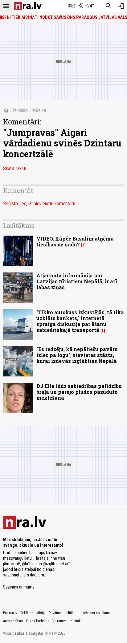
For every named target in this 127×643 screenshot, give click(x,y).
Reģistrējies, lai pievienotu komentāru (39, 203)
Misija (41, 613)
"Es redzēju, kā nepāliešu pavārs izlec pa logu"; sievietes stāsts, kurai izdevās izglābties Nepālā (76, 355)
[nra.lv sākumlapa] (28, 6)
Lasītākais (18, 225)
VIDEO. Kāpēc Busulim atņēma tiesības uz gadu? (75, 241)
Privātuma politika (62, 613)
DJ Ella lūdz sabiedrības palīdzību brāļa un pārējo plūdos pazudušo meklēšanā (79, 392)
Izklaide (20, 110)
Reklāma (26, 613)
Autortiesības (13, 621)
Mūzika (39, 110)
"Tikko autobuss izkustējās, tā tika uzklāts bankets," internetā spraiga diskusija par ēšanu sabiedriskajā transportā (80, 321)
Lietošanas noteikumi (95, 613)
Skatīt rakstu (15, 169)
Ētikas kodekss (37, 621)
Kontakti (77, 621)
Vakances (60, 621)
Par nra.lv (10, 613)
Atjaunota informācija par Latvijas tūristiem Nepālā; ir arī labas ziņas (76, 281)
